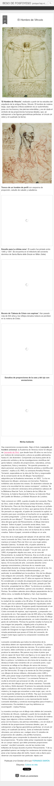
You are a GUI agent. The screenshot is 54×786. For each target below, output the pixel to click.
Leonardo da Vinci (11, 452)
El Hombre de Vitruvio (30, 20)
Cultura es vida (31, 764)
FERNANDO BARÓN (41, 760)
